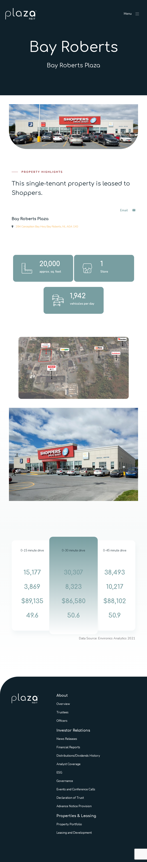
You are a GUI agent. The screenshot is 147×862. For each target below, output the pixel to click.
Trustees (62, 712)
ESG (59, 772)
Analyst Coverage (68, 764)
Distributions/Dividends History (78, 756)
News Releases (66, 739)
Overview (63, 704)
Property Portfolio (69, 824)
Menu (128, 14)
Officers (61, 721)
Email (124, 210)
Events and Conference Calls (75, 789)
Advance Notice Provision (74, 806)
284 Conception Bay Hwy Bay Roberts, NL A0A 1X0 (46, 227)
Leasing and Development (74, 833)
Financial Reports (68, 747)
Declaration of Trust (70, 798)
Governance (64, 781)
